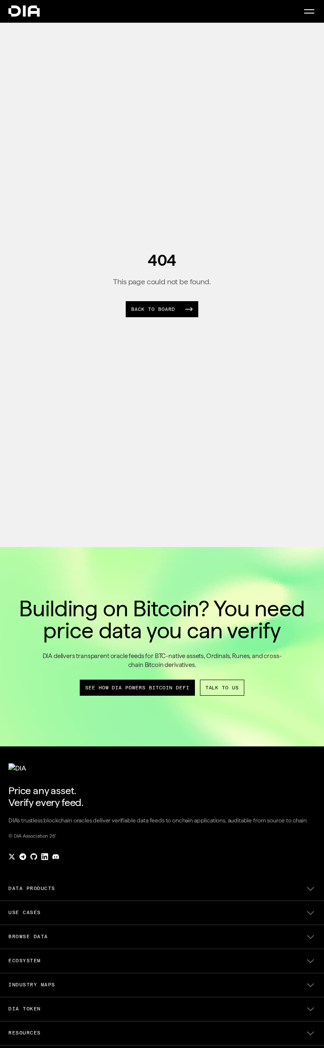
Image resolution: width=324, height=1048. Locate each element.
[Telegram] (22, 856)
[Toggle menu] (309, 11)
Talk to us (222, 688)
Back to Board (153, 309)
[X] (11, 856)
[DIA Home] (24, 11)
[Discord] (55, 856)
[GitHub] (33, 856)
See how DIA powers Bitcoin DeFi (137, 688)
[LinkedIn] (44, 856)
